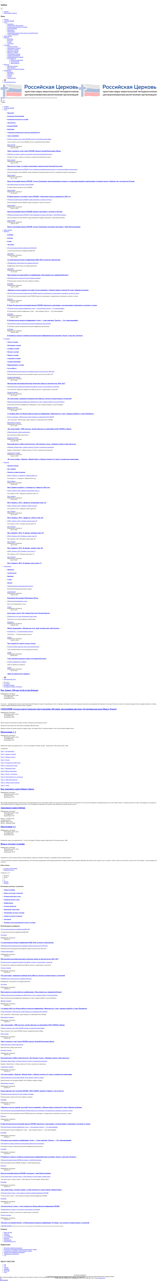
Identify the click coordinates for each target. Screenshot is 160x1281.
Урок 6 (2, 765)
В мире (9, 42)
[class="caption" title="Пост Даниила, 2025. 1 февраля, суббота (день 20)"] (22, 505)
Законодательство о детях (12, 899)
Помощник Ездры (10, 768)
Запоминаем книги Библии (13, 808)
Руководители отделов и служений (17, 27)
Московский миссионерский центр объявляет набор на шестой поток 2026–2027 (36, 383)
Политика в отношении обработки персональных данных (20, 1249)
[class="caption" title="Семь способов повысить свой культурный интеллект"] (23, 646)
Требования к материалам (11, 1254)
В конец (6, 883)
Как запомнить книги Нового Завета (17, 789)
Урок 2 (2, 754)
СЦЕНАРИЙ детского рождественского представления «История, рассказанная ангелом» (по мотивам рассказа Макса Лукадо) (59, 709)
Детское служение (12, 46)
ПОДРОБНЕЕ (4, 1280)
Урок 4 (2, 760)
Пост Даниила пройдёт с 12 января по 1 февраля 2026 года (28, 487)
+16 (5, 1255)
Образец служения (10, 754)
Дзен (5, 1272)
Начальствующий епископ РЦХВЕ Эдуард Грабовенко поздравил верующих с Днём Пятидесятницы (43, 227)
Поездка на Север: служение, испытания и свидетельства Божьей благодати (34, 166)
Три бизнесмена (9, 751)
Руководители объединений (15, 25)
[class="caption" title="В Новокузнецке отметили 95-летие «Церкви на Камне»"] (24, 278)
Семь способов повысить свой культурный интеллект (26, 658)
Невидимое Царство (11, 779)
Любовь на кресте (10, 757)
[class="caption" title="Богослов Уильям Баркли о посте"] (17, 601)
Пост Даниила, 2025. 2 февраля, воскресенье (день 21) (26, 502)
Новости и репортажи (17, 60)
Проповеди (10, 73)
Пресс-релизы (8, 36)
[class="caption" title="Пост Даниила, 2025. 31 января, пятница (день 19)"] (22, 521)
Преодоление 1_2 (8, 732)
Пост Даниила (11, 67)
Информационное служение (15, 57)
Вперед (6, 881)
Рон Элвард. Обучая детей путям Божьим (19, 690)
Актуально (10, 43)
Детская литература (10, 906)
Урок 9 (2, 774)
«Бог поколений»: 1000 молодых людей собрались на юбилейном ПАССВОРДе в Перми (39, 429)
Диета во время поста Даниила (18, 674)
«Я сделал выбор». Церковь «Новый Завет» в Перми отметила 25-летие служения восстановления (42, 459)
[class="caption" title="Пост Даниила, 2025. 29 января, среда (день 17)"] (21, 551)
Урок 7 (2, 768)
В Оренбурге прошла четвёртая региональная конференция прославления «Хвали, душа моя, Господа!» (45, 335)
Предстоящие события (10, 13)
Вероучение (10, 30)
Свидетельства (15, 61)
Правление (10, 24)
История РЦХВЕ (12, 28)
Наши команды (15, 63)
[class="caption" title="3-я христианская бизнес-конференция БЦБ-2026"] (21, 248)
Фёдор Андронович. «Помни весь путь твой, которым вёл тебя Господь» (33, 628)
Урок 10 (3, 777)
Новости (6, 37)
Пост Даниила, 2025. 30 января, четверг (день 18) (25, 548)
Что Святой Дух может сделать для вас (21, 643)
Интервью (10, 72)
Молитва (6, 64)
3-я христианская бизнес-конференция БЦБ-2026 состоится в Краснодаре (33, 260)
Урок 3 (2, 757)
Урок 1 (2, 751)
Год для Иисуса (11, 58)
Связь (7, 785)
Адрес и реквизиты (12, 34)
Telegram (6, 1269)
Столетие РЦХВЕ (9, 21)
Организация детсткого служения (14, 912)
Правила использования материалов (14, 1252)
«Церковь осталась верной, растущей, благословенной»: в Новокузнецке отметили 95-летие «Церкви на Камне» (48, 290)
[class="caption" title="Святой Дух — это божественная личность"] (20, 631)
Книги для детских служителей (13, 893)
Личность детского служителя (13, 916)
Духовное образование (13, 55)
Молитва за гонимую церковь (15, 69)
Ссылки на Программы (10, 868)
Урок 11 (3, 779)
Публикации (7, 70)
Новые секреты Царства (13, 782)
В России (10, 40)
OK (5, 1264)
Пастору (9, 75)
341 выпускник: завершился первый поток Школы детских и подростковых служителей (39, 398)
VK (5, 1266)
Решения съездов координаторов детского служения (19, 922)
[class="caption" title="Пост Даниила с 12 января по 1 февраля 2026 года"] (22, 475)
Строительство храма (11, 765)
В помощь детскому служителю (13, 686)
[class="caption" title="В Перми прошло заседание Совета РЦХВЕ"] (20, 184)
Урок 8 (2, 771)
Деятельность (11, 31)
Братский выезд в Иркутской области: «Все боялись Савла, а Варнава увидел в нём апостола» (41, 444)
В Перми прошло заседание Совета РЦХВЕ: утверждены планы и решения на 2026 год (38, 196)
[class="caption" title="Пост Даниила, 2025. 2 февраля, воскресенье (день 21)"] (23, 490)
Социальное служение (13, 54)
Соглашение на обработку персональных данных (18, 1251)
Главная (6, 11)
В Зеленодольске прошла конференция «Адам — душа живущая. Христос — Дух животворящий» (42, 320)
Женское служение (12, 52)
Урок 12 (3, 782)
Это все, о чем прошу (11, 774)
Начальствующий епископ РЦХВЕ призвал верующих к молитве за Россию (34, 211)
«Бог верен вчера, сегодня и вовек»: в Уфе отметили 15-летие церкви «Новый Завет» (31, 1190)
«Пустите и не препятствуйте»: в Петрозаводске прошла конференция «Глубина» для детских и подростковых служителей (45, 1223)
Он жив (7, 760)
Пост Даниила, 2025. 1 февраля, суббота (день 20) (25, 518)
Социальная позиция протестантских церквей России (22, 33)
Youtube (6, 1267)
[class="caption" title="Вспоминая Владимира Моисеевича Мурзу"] (20, 586)
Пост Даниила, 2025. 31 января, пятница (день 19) (25, 533)
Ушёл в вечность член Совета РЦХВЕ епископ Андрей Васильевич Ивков (34, 151)
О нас (5, 22)
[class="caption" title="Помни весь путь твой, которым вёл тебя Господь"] (22, 616)
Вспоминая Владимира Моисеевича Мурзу (22, 598)
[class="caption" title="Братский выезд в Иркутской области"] (18, 432)
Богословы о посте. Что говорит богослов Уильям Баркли (28, 613)
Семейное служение (13, 49)
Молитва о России (12, 66)
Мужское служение (12, 51)
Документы (7, 919)
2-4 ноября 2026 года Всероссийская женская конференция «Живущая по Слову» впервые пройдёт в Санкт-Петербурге (50, 414)
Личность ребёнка (9, 890)
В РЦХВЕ (10, 39)
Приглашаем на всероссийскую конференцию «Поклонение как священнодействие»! (38, 275)
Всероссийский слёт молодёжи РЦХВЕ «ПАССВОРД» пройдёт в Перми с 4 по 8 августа (32, 1091)
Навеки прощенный (11, 771)
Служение (7, 45)
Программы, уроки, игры (11, 909)
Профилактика (8, 903)
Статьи (9, 76)
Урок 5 (2, 762)
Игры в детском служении (13, 844)
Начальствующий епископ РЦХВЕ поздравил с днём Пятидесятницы (26, 1173)
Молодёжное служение (13, 48)
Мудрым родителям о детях (12, 896)
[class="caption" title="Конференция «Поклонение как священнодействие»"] (22, 263)
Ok (1, 1278)
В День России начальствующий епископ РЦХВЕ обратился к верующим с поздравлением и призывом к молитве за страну (52, 305)
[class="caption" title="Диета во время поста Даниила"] (16, 661)
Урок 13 (3, 785)
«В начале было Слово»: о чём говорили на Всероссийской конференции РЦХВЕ (30, 1206)
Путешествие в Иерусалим (12, 762)
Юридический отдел (10, 82)
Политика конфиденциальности (13, 1248)
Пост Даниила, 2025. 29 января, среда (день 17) (24, 563)
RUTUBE (7, 1270)
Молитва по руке (9, 870)
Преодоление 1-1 (8, 827)
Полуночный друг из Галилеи (14, 777)
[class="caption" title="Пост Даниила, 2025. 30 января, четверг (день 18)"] (22, 536)
